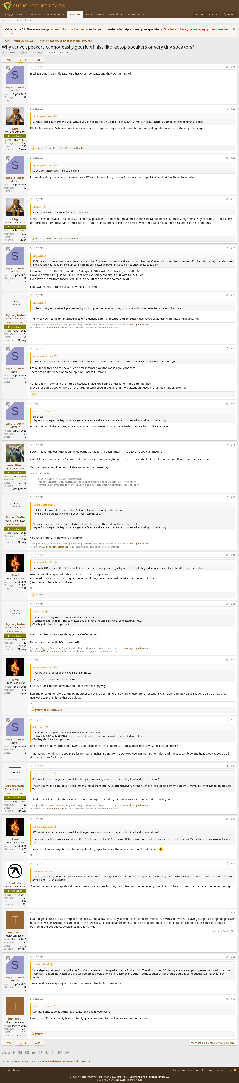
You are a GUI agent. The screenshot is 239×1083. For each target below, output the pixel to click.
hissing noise (50, 52)
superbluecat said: (42, 411)
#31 (233, 555)
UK (24, 904)
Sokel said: (38, 611)
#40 (233, 998)
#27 (233, 348)
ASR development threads (54, 327)
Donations (115, 14)
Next (37, 59)
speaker (64, 52)
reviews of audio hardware (69, 29)
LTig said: (37, 255)
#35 (233, 766)
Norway (22, 340)
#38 (233, 912)
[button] (103, 14)
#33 (233, 659)
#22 (233, 108)
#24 (233, 199)
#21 (233, 67)
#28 (233, 403)
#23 (233, 157)
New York (21, 948)
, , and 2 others (60, 148)
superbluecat (12, 52)
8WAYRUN (137, 1079)
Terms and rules (196, 1070)
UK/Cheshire (19, 489)
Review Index (55, 14)
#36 (233, 819)
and (57, 238)
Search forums (25, 20)
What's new (93, 14)
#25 (233, 248)
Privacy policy (215, 1070)
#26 (233, 295)
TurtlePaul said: (40, 964)
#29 (233, 445)
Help (228, 1070)
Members (134, 14)
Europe (22, 149)
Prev (8, 59)
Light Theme (12, 1070)
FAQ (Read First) (15, 14)
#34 (233, 719)
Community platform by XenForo (99, 1076)
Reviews (36, 14)
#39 (233, 957)
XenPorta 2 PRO (105, 1079)
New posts (8, 20)
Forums (75, 14)
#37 (233, 863)
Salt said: (37, 206)
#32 (233, 604)
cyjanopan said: (41, 871)
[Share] (227, 67)
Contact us (179, 1070)
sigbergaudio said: (42, 116)
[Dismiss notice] (233, 29)
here (173, 29)
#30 (233, 497)
